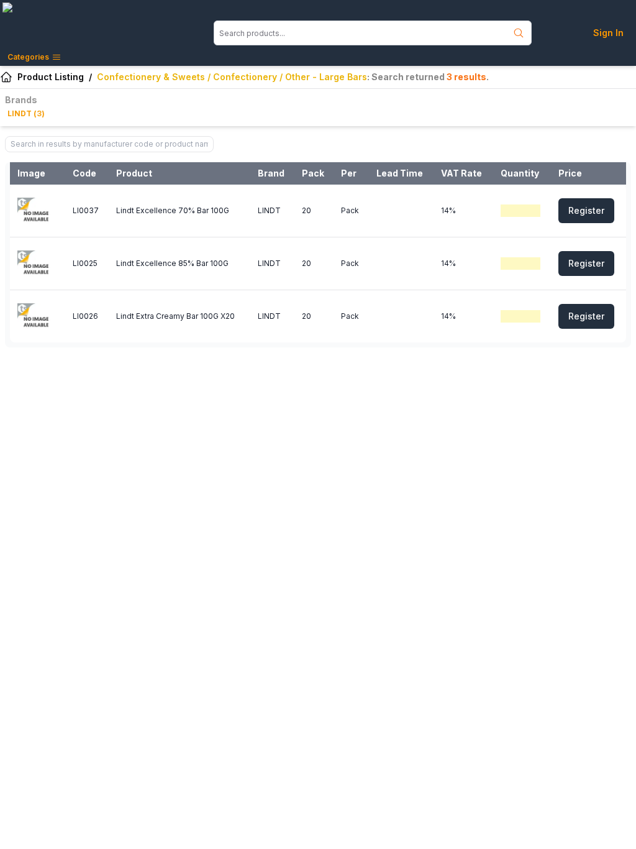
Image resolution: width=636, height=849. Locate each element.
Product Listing (50, 76)
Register (586, 210)
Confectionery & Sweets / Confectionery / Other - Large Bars (232, 76)
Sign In (608, 32)
